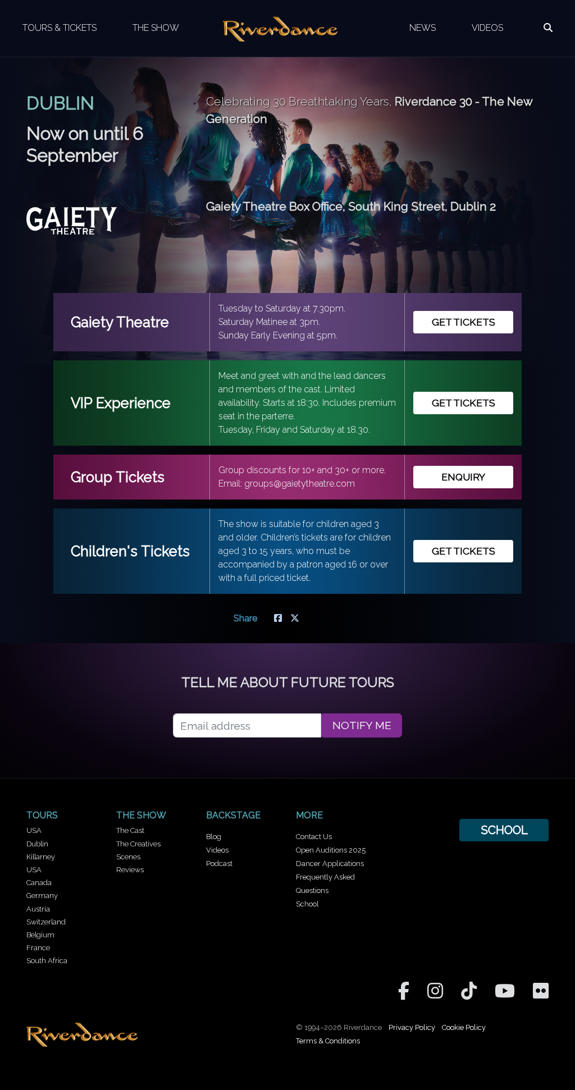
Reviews (130, 869)
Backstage (233, 815)
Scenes (128, 857)
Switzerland (46, 922)
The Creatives (138, 844)
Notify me (361, 725)
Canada (39, 882)
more (309, 815)
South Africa (46, 960)
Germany (42, 895)
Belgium (40, 935)
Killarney (40, 857)
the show (141, 815)
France (38, 948)
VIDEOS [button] (487, 27)
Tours (42, 815)
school (504, 830)
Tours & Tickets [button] (59, 27)
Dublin (37, 844)
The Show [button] (156, 27)
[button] (548, 28)
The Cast (130, 830)
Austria (38, 909)
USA (34, 830)
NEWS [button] (422, 27)
